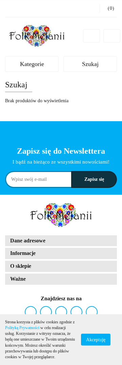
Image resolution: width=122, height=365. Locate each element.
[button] (61, 240)
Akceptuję (95, 339)
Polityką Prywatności (22, 327)
